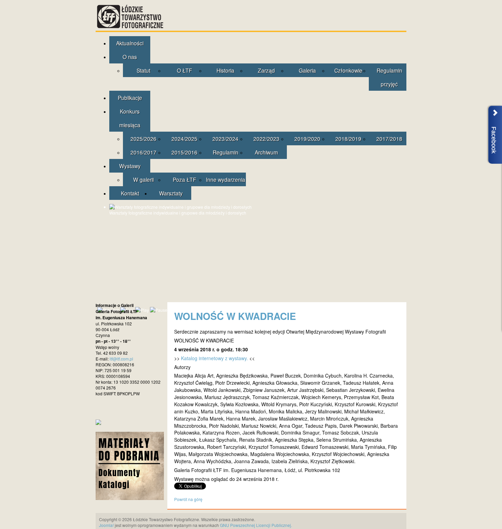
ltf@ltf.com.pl (121, 359)
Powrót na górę (188, 499)
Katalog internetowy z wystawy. (214, 358)
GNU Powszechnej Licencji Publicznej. (256, 525)
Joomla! (106, 525)
